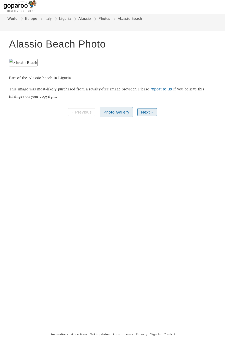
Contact (169, 334)
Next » (147, 112)
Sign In (155, 334)
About (116, 334)
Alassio (84, 18)
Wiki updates (100, 334)
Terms (128, 334)
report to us (161, 89)
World (12, 18)
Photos (104, 18)
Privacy (141, 334)
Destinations (59, 334)
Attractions (79, 334)
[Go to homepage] (20, 8)
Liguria (65, 18)
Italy (48, 18)
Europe (31, 18)
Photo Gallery (116, 112)
